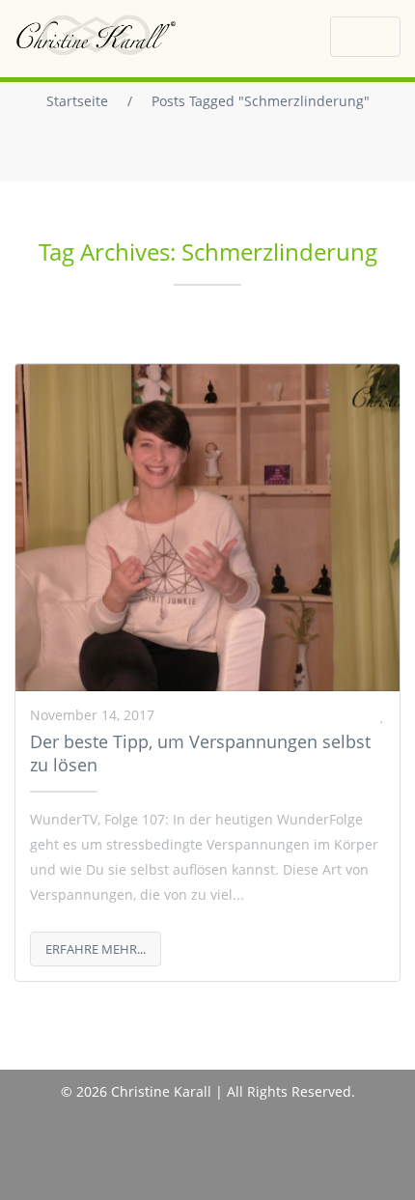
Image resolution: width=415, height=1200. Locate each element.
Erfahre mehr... (95, 949)
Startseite (77, 101)
